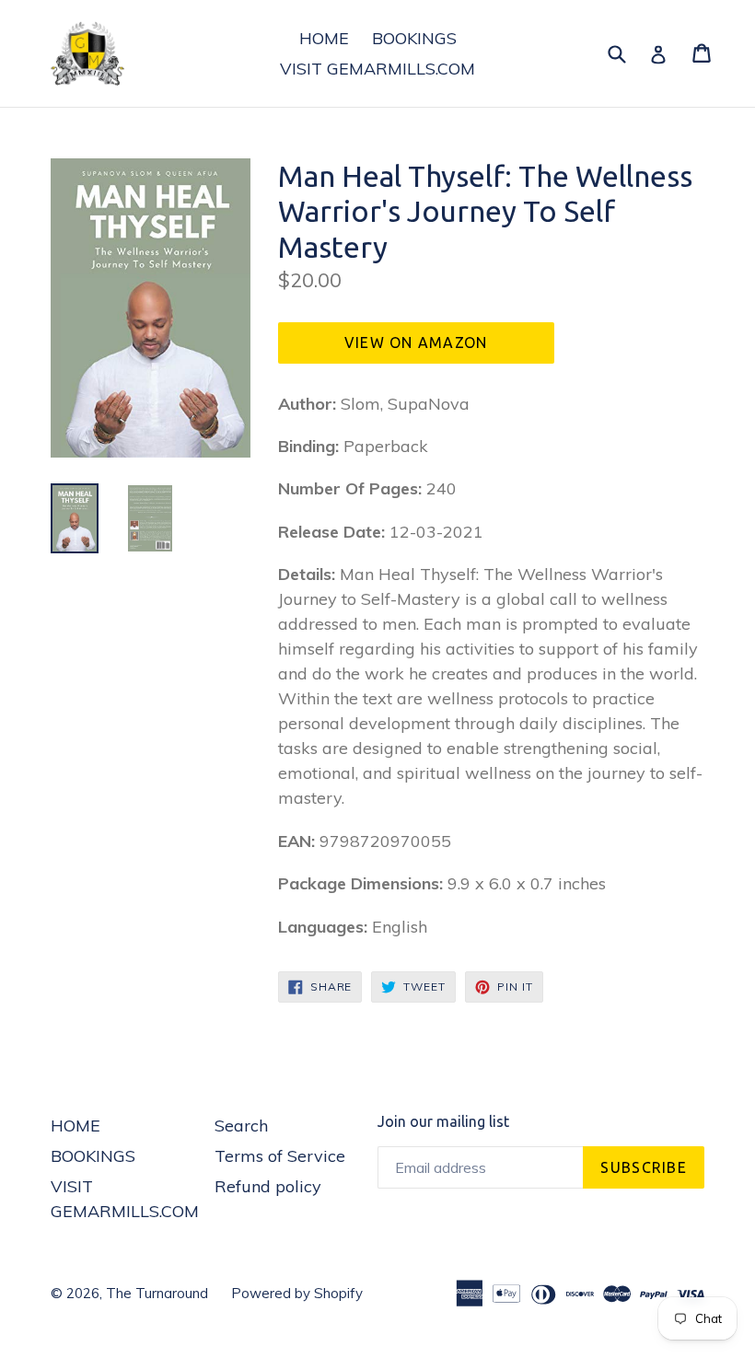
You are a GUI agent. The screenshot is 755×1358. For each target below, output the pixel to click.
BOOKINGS (414, 38)
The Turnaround (157, 1293)
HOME (324, 38)
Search (241, 1125)
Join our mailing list (443, 1121)
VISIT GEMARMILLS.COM (377, 68)
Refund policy (268, 1186)
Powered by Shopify (297, 1293)
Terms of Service (280, 1155)
